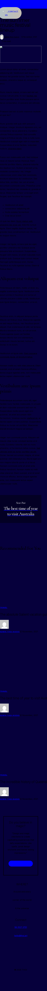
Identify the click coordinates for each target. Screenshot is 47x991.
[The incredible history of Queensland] (23, 495)
